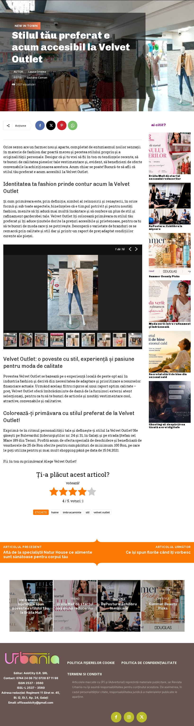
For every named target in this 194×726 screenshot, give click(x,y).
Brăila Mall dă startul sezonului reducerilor (165, 177)
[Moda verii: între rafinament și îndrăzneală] (170, 301)
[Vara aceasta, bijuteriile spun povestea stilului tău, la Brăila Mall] (31, 606)
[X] (51, 125)
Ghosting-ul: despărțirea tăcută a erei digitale (167, 426)
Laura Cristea (37, 71)
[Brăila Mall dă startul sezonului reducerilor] (170, 153)
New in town (26, 26)
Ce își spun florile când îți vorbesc (158, 552)
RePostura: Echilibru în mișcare (165, 228)
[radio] (53, 492)
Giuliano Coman (37, 77)
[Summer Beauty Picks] (170, 254)
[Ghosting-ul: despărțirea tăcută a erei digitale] (170, 402)
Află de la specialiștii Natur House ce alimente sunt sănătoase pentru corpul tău (47, 554)
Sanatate (119, 598)
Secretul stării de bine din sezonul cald (168, 376)
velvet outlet (102, 512)
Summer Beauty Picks (164, 276)
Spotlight (31, 594)
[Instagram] (129, 717)
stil (87, 512)
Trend (75, 598)
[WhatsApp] (72, 125)
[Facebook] (40, 125)
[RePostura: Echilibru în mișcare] (170, 203)
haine (55, 512)
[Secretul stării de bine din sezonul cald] (170, 352)
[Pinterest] (61, 125)
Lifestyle (163, 598)
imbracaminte (72, 512)
